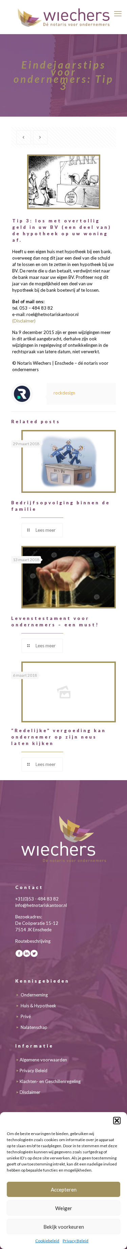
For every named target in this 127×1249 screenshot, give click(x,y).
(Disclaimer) (24, 320)
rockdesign (64, 392)
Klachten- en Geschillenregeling (50, 1081)
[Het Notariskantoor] (63, 16)
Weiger (63, 1208)
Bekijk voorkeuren (63, 1227)
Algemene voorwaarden (43, 1059)
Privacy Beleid (75, 1240)
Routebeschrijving (32, 941)
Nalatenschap (34, 1027)
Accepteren (64, 1189)
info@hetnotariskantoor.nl (41, 905)
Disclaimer (30, 1092)
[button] (116, 1120)
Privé (26, 1016)
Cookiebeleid (47, 1240)
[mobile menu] (118, 13)
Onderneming (34, 995)
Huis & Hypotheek (38, 1005)
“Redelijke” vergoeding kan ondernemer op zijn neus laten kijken (58, 737)
